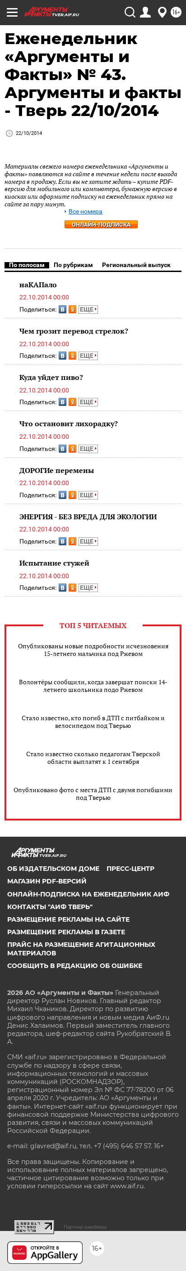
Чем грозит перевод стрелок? (73, 331)
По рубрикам (73, 264)
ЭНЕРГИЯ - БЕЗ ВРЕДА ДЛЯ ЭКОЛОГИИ (88, 517)
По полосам (27, 264)
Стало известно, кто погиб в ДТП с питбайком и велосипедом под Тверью (93, 721)
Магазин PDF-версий (47, 881)
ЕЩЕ (87, 309)
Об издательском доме (53, 869)
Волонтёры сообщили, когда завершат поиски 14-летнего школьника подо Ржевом (93, 685)
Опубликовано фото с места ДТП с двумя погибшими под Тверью (93, 793)
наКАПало (38, 285)
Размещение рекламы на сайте (68, 919)
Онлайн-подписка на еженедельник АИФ (88, 894)
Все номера (85, 211)
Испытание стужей (54, 563)
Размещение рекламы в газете (66, 932)
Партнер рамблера (85, 1227)
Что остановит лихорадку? (68, 423)
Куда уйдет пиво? (51, 377)
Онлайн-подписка (101, 224)
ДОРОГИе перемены (56, 470)
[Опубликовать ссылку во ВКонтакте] (62, 309)
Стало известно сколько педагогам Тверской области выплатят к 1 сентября (93, 757)
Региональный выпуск (136, 264)
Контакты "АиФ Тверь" (50, 907)
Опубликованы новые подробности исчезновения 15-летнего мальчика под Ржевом (93, 649)
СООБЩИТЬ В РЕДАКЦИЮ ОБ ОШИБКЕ (74, 966)
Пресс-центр (130, 869)
